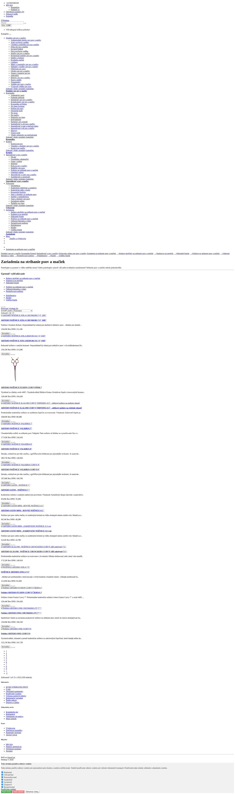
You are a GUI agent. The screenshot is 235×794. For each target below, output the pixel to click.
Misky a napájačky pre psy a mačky (24, 64)
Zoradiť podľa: (7, 311)
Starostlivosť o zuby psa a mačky (23, 175)
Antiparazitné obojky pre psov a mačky (26, 40)
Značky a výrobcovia (18, 239)
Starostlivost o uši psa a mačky (22, 128)
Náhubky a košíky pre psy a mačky (24, 67)
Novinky (9, 751)
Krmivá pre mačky (18, 148)
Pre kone (14, 113)
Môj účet (9, 744)
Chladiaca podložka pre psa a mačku (25, 45)
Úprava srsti (15, 133)
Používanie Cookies (13, 694)
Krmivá (9, 142)
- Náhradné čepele (181, 253)
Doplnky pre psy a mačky (16, 38)
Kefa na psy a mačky (19, 166)
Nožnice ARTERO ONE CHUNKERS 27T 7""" (21, 613)
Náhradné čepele (17, 216)
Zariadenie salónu (17, 201)
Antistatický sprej (17, 95)
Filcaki (13, 157)
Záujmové (8, 785)
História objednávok (14, 747)
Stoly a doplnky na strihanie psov (23, 194)
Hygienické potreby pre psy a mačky (25, 56)
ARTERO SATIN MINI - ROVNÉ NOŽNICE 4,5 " (22, 510)
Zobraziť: (4, 313)
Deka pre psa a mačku (19, 47)
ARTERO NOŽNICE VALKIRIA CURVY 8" (20, 469)
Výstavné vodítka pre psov (21, 86)
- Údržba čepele (63, 256)
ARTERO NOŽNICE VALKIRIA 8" (16, 449)
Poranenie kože (17, 111)
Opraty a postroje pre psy (20, 73)
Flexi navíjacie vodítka (19, 51)
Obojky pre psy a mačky (20, 71)
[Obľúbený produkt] (12, 354)
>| (6, 673)
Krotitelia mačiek (17, 60)
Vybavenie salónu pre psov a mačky (72, 253)
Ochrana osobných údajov (16, 696)
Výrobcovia (10, 728)
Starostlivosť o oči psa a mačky (23, 124)
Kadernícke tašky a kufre (20, 190)
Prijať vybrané (18, 792)
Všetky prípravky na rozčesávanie (24, 135)
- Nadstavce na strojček (163, 253)
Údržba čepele (16, 230)
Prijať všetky (6, 792)
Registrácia (15, 7)
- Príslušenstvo (41, 256)
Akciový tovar (11, 735)
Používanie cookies (8, 789)
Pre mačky (15, 115)
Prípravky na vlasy (18, 117)
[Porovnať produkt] (14, 354)
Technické (8, 782)
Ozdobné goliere (17, 172)
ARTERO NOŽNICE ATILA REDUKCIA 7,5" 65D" (23, 341)
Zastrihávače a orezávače (20, 177)
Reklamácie (10, 714)
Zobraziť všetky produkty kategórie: (20, 90)
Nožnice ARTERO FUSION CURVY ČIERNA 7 (21, 592)
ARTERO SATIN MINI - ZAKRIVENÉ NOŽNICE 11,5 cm (26, 531)
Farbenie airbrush (17, 97)
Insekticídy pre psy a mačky (21, 100)
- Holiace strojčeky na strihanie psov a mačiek (134, 253)
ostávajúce (15, 75)
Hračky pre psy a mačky (20, 53)
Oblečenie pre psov (18, 69)
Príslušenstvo (16, 225)
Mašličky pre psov (18, 168)
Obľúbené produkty (13, 749)
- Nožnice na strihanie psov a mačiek (205, 253)
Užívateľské (8, 775)
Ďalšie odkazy (11, 700)
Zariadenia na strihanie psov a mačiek (20, 249)
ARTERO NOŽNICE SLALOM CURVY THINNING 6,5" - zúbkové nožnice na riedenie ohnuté (41, 408)
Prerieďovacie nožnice (19, 223)
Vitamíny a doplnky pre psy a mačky (25, 146)
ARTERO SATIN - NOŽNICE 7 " (15, 490)
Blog (8, 236)
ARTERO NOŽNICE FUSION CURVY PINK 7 (21, 387)
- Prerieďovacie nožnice (24, 256)
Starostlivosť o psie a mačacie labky (24, 126)
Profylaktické (16, 120)
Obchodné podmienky (14, 691)
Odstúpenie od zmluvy (14, 716)
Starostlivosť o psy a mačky (16, 155)
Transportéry (16, 82)
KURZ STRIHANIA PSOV (17, 687)
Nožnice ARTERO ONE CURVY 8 (15, 634)
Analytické (8, 780)
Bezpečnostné (9, 787)
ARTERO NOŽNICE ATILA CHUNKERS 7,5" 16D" (24, 320)
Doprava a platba (12, 702)
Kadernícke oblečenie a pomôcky (24, 188)
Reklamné (8, 772)
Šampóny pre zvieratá (19, 122)
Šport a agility (16, 80)
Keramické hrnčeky (18, 192)
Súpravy (14, 131)
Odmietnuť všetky (32, 792)
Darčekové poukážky (14, 730)
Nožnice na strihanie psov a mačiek (24, 170)
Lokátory (14, 62)
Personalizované (10, 777)
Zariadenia (10, 210)
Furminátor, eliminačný (20, 159)
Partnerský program (13, 733)
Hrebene (14, 164)
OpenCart (11, 757)
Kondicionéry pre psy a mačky (23, 102)
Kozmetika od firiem (19, 104)
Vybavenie (10, 183)
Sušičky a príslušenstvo (20, 197)
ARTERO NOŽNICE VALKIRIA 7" (16, 428)
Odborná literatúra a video (21, 221)
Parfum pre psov (17, 108)
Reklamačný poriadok (14, 698)
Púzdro (13, 228)
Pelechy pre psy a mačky (20, 78)
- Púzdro (52, 256)
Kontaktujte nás (12, 712)
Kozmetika (10, 93)
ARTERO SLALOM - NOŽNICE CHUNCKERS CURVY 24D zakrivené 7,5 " (34, 551)
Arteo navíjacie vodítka (20, 42)
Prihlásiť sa (15, 10)
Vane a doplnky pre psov (20, 199)
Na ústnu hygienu (17, 106)
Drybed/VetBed (17, 49)
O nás (8, 689)
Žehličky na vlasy (17, 203)
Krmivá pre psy (17, 144)
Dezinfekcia (15, 186)
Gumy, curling (16, 161)
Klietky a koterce (17, 58)
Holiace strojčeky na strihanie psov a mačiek (28, 212)
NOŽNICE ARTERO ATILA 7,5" (15, 572)
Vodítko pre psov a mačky (21, 84)
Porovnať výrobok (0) (9, 308)
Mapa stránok (11, 719)
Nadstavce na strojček (19, 214)
